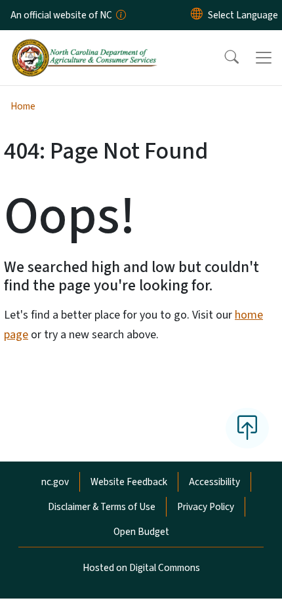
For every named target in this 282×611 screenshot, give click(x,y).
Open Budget (141, 531)
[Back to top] (247, 428)
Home (22, 106)
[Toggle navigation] (263, 57)
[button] (223, 57)
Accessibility (214, 482)
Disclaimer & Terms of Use (101, 507)
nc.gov (55, 482)
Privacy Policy (205, 507)
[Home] (84, 45)
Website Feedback (129, 482)
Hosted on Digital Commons (141, 568)
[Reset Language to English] (197, 15)
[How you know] (120, 15)
